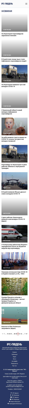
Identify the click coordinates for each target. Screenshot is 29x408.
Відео (14, 356)
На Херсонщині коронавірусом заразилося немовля (12, 34)
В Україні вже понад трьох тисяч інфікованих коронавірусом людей (13, 60)
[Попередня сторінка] (4, 333)
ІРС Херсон (15, 393)
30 (11, 333)
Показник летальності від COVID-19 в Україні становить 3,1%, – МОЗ (14, 273)
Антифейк (14, 361)
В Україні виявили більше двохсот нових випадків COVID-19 (13, 193)
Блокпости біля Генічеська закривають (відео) (11, 327)
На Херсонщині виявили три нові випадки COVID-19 (13, 85)
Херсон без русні (15, 401)
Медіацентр (14, 363)
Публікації (14, 354)
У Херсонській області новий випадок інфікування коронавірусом (11, 112)
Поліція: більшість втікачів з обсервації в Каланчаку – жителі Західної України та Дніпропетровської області (13, 300)
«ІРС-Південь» (21, 373)
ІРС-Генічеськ (15, 399)
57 (26, 333)
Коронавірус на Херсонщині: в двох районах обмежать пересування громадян (14, 166)
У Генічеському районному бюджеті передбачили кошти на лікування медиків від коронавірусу (14, 246)
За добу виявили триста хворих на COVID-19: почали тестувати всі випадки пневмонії (13, 139)
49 (16, 333)
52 (21, 333)
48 (14, 333)
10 (7, 333)
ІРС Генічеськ (15, 395)
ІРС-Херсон (15, 397)
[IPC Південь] (7, 4)
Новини (14, 352)
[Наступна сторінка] (25, 333)
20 (9, 333)
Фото (14, 359)
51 (19, 333)
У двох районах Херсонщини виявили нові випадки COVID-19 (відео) (13, 219)
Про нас (14, 365)
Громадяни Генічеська (15, 403)
